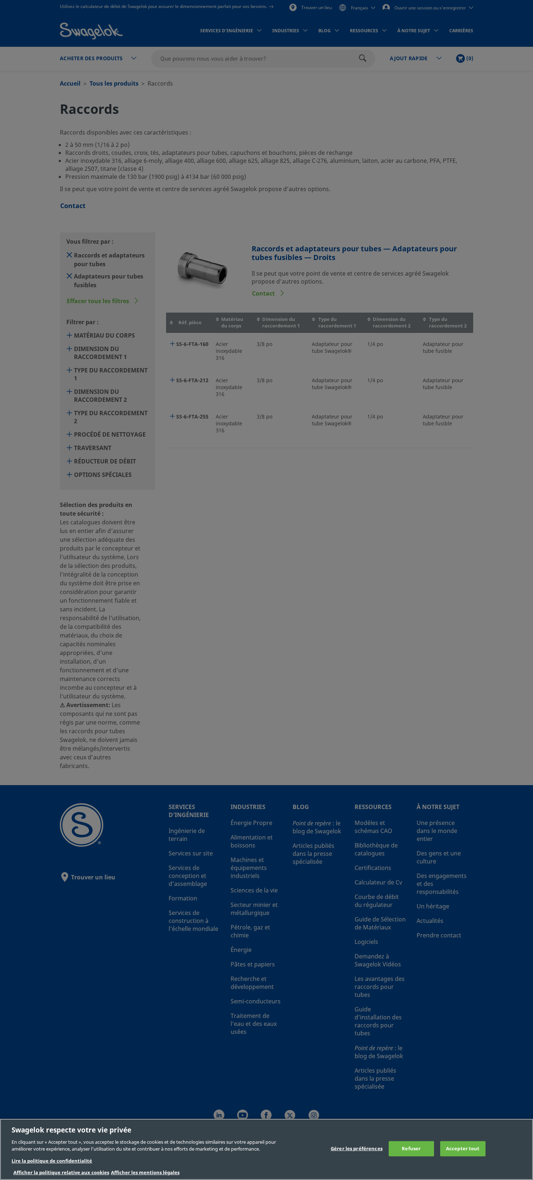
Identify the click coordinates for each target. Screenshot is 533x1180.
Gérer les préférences (357, 1148)
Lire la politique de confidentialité (52, 1161)
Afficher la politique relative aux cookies (61, 1172)
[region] (266, 1149)
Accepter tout (463, 1148)
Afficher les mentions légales (145, 1172)
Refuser (411, 1148)
